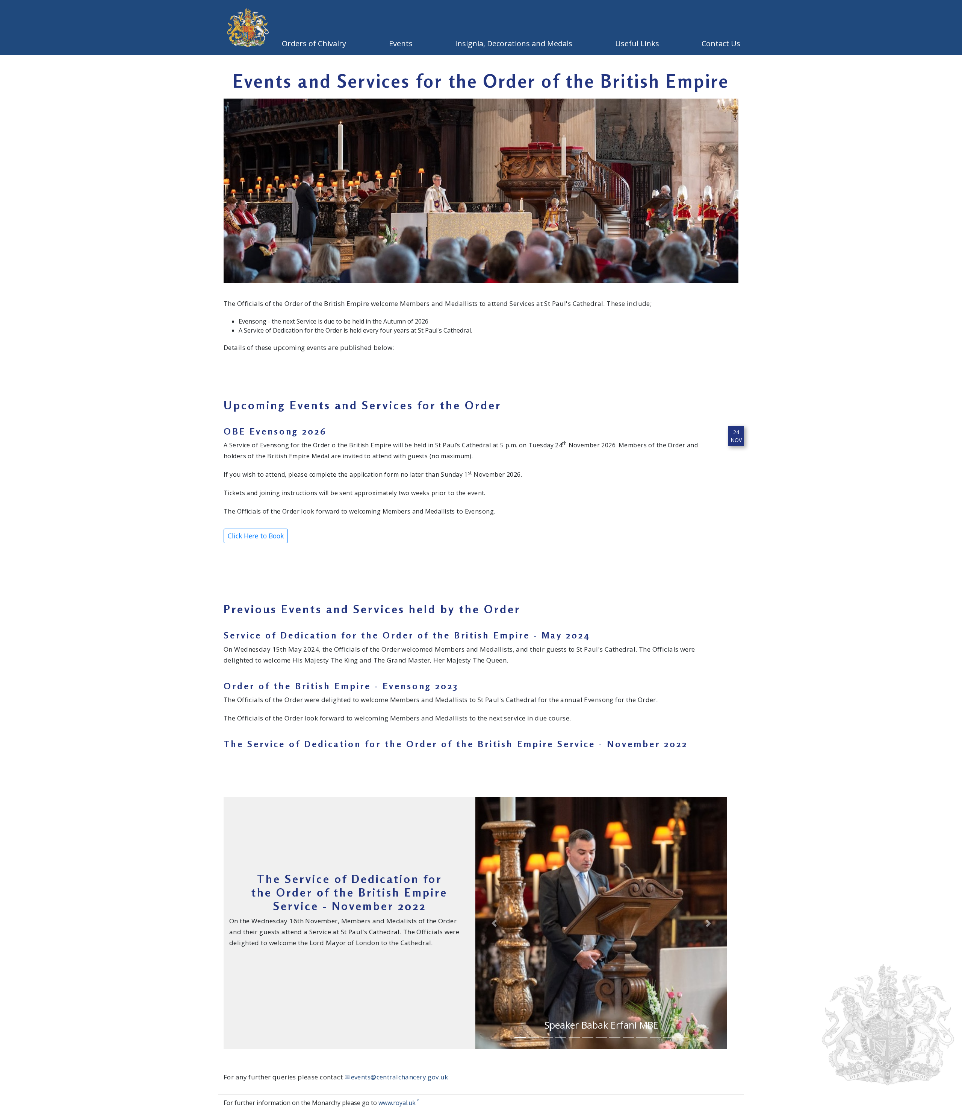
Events (402, 43)
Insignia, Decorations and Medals (515, 43)
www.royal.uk (397, 1103)
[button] (494, 923)
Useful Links (639, 43)
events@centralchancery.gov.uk (399, 1077)
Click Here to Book (256, 535)
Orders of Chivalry (316, 43)
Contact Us (723, 43)
